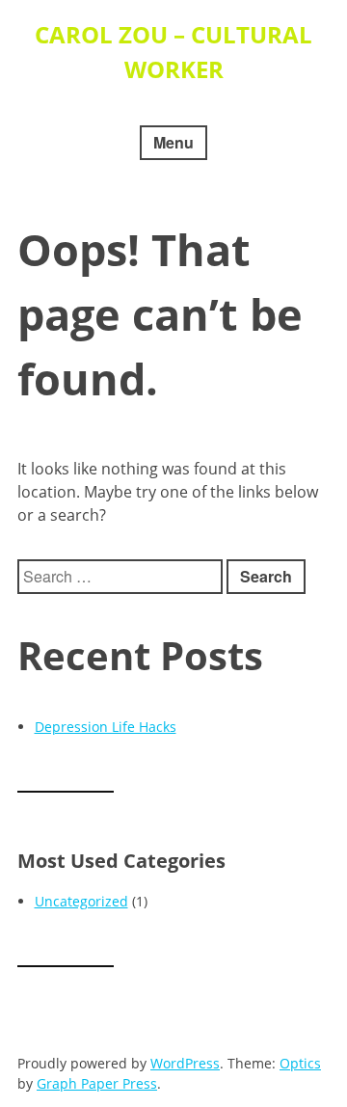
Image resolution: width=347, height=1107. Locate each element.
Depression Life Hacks (105, 726)
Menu (173, 142)
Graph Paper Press (97, 1083)
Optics (300, 1063)
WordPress (185, 1063)
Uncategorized (81, 901)
